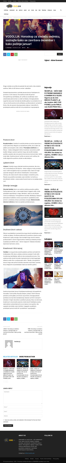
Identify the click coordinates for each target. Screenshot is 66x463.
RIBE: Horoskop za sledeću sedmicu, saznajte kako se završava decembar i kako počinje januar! (33, 331)
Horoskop (12, 10)
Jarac (25, 10)
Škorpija (44, 10)
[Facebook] (4, 54)
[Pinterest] (12, 54)
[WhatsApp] (16, 54)
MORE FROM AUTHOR (27, 357)
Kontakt (9, 1)
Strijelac (50, 10)
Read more (47, 136)
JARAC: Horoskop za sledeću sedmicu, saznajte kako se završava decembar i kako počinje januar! (12, 331)
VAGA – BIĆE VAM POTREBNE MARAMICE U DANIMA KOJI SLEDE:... (48, 281)
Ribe (39, 10)
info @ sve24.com (29, 453)
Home (4, 17)
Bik (16, 10)
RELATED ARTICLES (10, 357)
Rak (36, 10)
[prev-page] (4, 382)
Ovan (32, 10)
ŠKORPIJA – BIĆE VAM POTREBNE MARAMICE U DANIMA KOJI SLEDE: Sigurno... (48, 251)
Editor (46, 117)
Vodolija (6, 14)
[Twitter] (8, 54)
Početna (5, 1)
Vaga (54, 10)
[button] (61, 10)
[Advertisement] (22, 72)
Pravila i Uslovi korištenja (23, 1)
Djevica (20, 10)
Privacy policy (32, 1)
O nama (14, 1)
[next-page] (7, 382)
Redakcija (9, 47)
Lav (29, 10)
